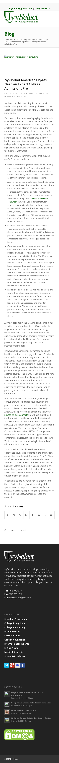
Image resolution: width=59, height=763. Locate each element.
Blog (9, 34)
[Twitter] (6, 667)
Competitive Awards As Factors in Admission (31, 703)
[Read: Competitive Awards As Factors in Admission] (7, 704)
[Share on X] (14, 515)
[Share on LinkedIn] (26, 515)
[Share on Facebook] (8, 515)
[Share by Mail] (51, 515)
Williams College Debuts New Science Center (31, 718)
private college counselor (16, 414)
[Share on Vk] (39, 515)
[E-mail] (17, 667)
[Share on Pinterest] (20, 515)
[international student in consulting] (25, 66)
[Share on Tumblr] (33, 515)
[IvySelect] (24, 17)
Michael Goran (22, 97)
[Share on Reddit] (45, 515)
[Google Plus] (12, 667)
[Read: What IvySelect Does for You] (7, 712)
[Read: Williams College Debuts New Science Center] (7, 720)
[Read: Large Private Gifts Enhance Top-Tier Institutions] (7, 694)
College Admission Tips (28, 93)
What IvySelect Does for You (23, 710)
